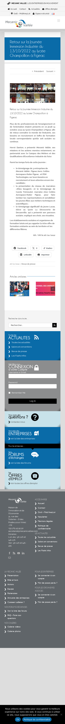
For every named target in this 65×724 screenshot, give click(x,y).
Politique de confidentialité (37, 719)
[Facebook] (9, 553)
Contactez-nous (17, 422)
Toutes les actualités (20, 342)
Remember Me (18, 393)
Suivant (49, 71)
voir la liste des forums (20, 463)
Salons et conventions (21, 347)
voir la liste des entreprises (22, 438)
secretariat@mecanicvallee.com (23, 531)
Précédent (39, 71)
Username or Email (17, 372)
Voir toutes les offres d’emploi (23, 483)
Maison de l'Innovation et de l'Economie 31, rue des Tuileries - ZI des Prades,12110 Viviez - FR (17, 516)
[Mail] (9, 557)
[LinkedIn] (23, 553)
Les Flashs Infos (18, 356)
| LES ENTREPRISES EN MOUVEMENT (34, 3)
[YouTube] (18, 553)
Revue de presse (28, 264)
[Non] (61, 714)
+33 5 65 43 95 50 (15, 528)
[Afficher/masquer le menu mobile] (58, 20)
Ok (17, 719)
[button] (12, 289)
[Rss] (14, 553)
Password (12, 382)
